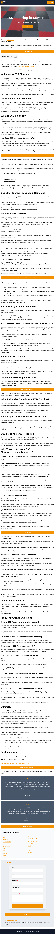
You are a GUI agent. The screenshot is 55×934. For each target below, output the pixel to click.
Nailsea (5, 848)
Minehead (30, 854)
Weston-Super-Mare (33, 838)
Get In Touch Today (27, 51)
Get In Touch (27, 914)
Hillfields (12, 763)
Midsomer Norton (24, 763)
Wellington (31, 852)
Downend (17, 763)
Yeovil (29, 845)
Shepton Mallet (6, 846)
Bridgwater (31, 843)
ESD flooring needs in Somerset (26, 66)
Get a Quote (27, 26)
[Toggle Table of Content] (14, 56)
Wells (4, 850)
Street (29, 836)
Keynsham (6, 763)
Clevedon (5, 855)
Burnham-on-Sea (32, 841)
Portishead (5, 853)
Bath (2, 763)
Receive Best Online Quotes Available (27, 277)
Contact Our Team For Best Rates (27, 155)
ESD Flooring (10, 39)
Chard (29, 850)
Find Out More (27, 532)
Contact (51, 2)
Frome (4, 844)
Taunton (30, 848)
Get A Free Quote (27, 826)
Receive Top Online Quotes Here (27, 389)
